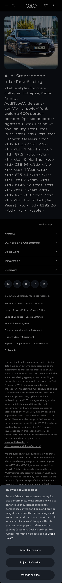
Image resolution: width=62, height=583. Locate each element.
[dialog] (31, 534)
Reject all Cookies (30, 562)
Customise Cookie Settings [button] (31, 529)
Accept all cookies (30, 550)
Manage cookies (30, 575)
